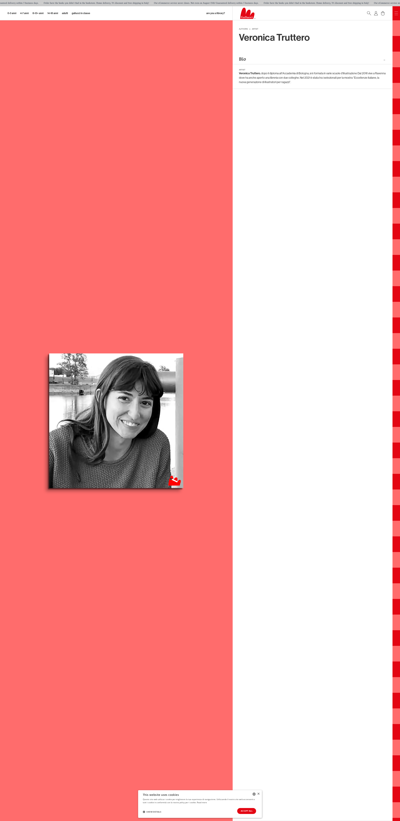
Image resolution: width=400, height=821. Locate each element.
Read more (202, 802)
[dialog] (200, 804)
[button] (152, 812)
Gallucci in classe (81, 13)
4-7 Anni (24, 13)
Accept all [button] (246, 811)
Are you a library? (215, 13)
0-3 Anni (12, 13)
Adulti (65, 13)
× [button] (258, 794)
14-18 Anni (52, 13)
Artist (255, 29)
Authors (243, 29)
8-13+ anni (38, 13)
